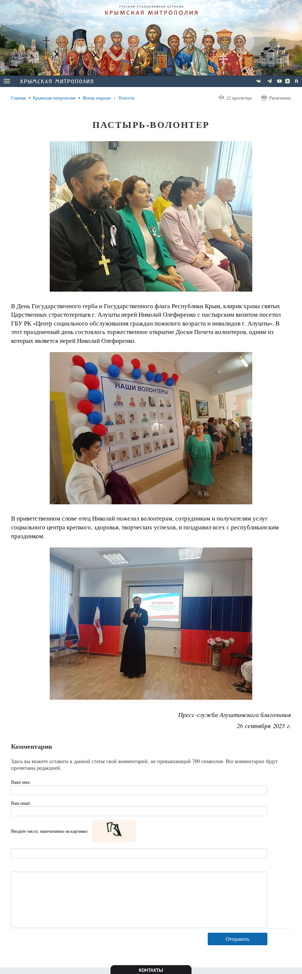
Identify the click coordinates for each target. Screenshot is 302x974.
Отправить (237, 938)
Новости (126, 98)
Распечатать (280, 98)
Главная (18, 98)
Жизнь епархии (96, 98)
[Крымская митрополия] (57, 82)
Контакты (151, 970)
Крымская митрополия (54, 98)
